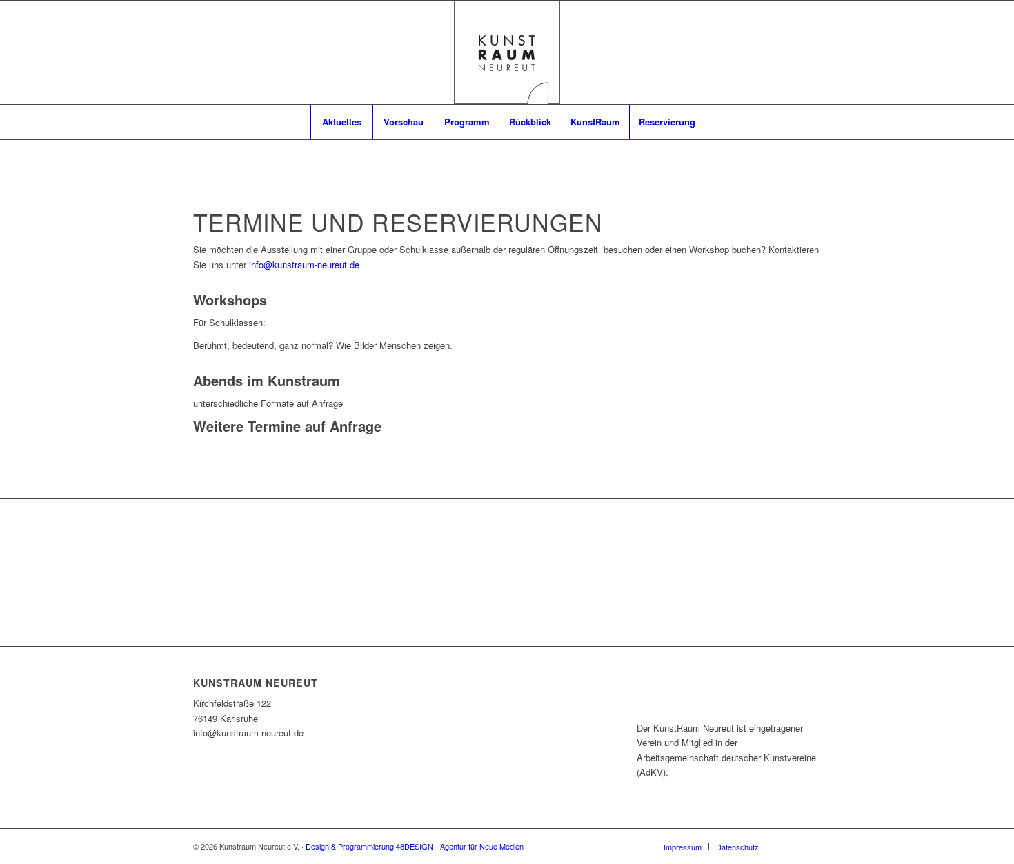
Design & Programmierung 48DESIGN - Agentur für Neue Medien (415, 846)
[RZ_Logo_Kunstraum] (507, 52)
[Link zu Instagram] (810, 846)
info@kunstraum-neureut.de (304, 264)
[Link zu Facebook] (789, 846)
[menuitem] (341, 122)
